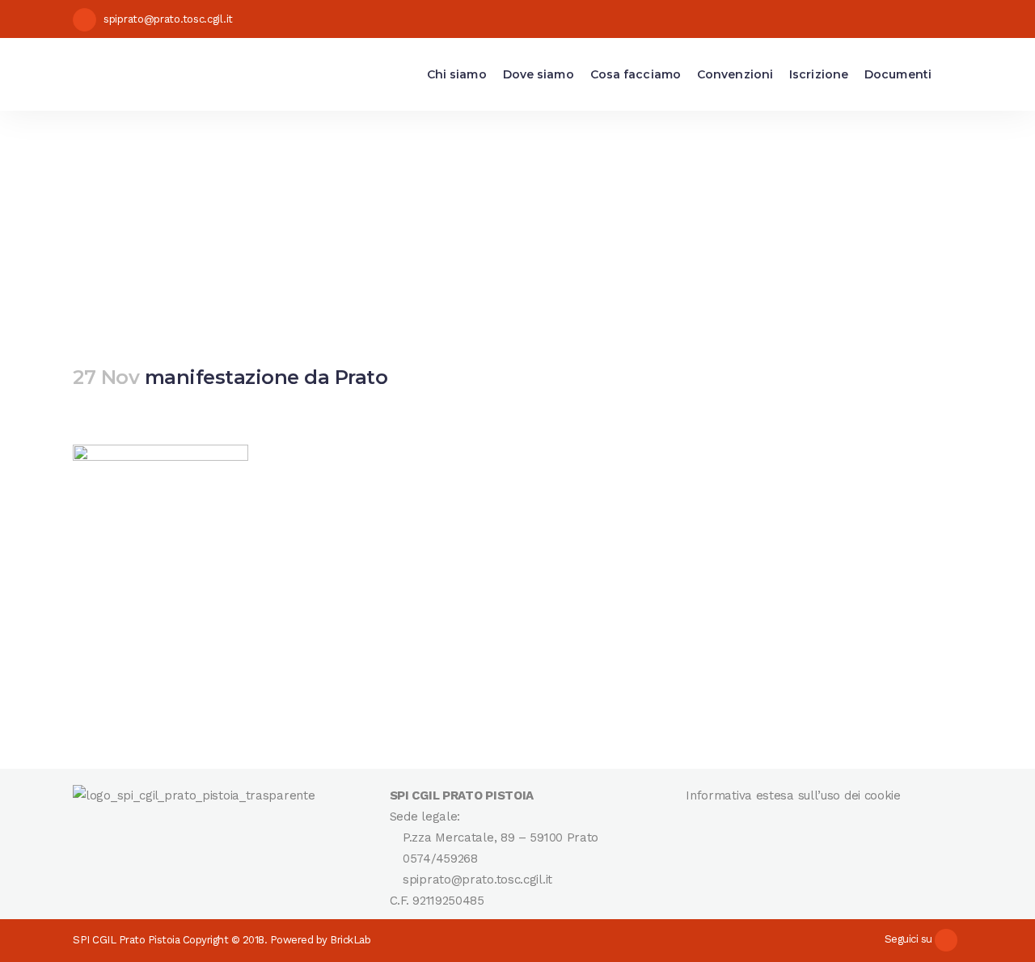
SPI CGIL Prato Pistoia (126, 940)
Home (219, 217)
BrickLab (350, 940)
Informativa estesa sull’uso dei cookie (793, 795)
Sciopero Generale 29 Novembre (499, 217)
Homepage (305, 217)
